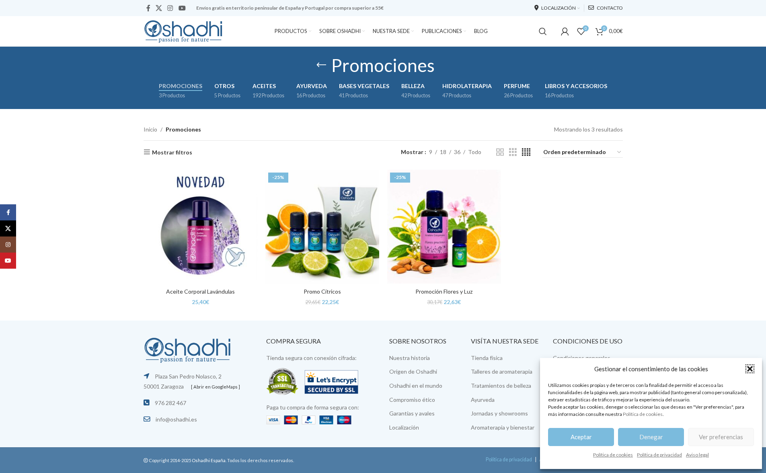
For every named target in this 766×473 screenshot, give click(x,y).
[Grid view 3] (513, 152)
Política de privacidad (659, 455)
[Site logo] (184, 30)
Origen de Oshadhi (413, 371)
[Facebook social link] (148, 8)
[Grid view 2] (500, 152)
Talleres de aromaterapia (501, 371)
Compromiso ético (412, 399)
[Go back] (321, 65)
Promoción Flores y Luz (443, 291)
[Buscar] (543, 31)
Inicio (150, 129)
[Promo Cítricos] (322, 227)
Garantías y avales (412, 413)
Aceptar (581, 436)
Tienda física (487, 357)
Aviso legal (697, 455)
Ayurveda (483, 399)
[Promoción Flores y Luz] (444, 227)
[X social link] (159, 8)
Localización (404, 427)
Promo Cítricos (322, 291)
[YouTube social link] (182, 8)
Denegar (651, 436)
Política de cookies (643, 414)
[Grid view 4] (526, 152)
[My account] (565, 31)
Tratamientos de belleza (501, 385)
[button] (750, 369)
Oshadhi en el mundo (415, 385)
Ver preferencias (721, 436)
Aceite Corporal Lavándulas (200, 291)
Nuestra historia (409, 357)
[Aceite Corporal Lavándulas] (200, 227)
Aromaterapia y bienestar (502, 427)
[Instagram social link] (170, 8)
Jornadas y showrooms (499, 413)
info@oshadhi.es (176, 419)
